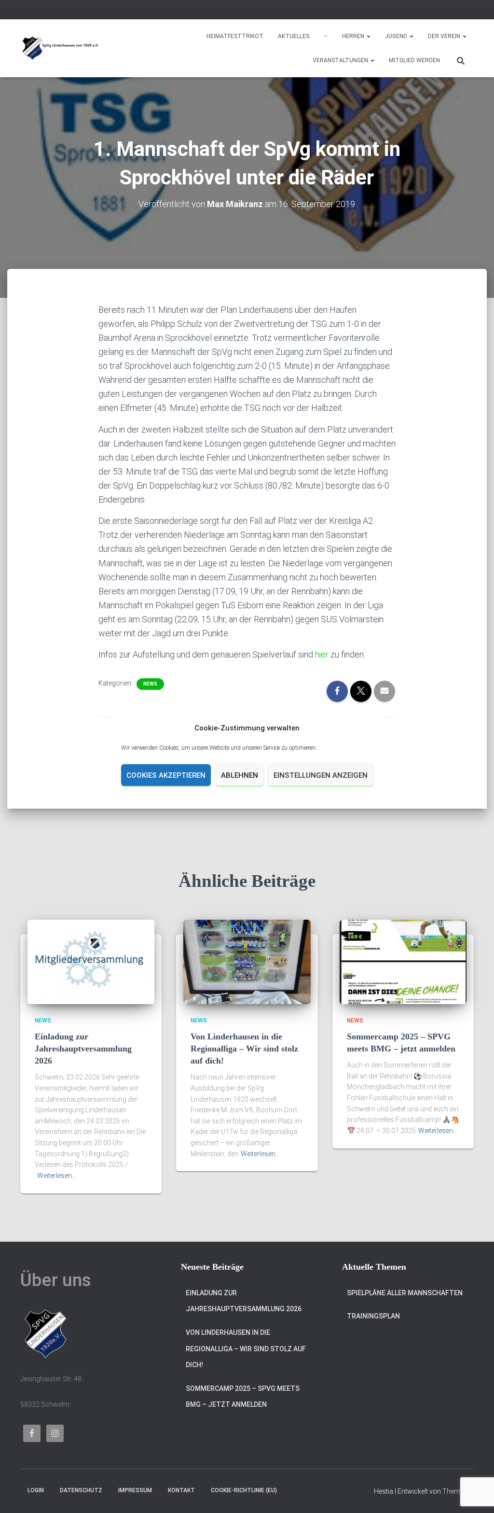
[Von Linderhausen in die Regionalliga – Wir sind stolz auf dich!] (246, 961)
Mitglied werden (414, 60)
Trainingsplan (373, 1316)
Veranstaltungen (341, 60)
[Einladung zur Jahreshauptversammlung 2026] (90, 961)
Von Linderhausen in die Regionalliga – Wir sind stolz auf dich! (244, 1048)
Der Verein (445, 36)
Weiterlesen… (56, 1175)
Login (35, 1490)
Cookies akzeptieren (166, 775)
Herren (354, 36)
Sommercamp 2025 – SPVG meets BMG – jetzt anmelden (243, 1397)
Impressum (135, 1490)
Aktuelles (293, 36)
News (150, 683)
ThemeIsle (458, 1491)
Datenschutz (81, 1490)
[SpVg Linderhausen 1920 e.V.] (60, 48)
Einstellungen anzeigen (321, 775)
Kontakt (181, 1490)
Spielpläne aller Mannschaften (405, 1293)
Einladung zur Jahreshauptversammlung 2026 (83, 1048)
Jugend (397, 36)
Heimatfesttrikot (234, 36)
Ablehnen (239, 775)
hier (322, 654)
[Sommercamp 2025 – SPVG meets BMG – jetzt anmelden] (403, 961)
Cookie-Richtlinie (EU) (244, 1490)
